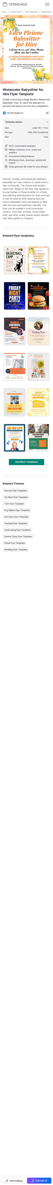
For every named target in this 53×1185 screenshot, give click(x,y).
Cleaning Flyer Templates (15, 523)
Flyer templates (31, 12)
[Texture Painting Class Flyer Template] (38, 331)
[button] (14, 1181)
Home (4, 12)
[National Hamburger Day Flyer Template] (38, 295)
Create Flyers (15, 12)
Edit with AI (41, 1180)
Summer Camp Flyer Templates (18, 536)
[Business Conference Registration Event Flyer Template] (14, 331)
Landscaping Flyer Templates (17, 530)
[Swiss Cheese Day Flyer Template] (38, 402)
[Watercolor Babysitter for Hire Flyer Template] (38, 260)
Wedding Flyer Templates (15, 549)
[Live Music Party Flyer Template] (14, 295)
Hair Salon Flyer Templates (16, 517)
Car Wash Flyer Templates (16, 497)
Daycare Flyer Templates (15, 490)
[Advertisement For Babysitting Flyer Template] (14, 402)
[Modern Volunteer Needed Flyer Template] (38, 437)
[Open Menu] (47, 4)
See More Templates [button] (26, 461)
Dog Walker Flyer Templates (17, 510)
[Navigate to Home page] (15, 4)
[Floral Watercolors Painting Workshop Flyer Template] (38, 366)
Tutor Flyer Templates (14, 504)
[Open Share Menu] (47, 113)
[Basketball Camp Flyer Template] (14, 260)
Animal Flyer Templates (14, 543)
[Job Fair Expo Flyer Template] (14, 437)
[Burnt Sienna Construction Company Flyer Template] (14, 366)
